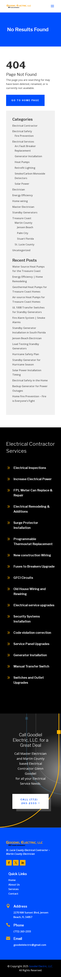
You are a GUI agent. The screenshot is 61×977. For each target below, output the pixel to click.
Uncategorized (21, 250)
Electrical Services (23, 141)
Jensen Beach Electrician (27, 338)
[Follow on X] (16, 863)
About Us (14, 884)
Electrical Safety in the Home (30, 380)
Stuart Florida (25, 238)
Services (13, 889)
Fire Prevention (24, 136)
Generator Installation (28, 156)
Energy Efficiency (22, 195)
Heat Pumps (22, 162)
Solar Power (22, 183)
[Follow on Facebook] (9, 863)
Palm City (22, 233)
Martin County (23, 222)
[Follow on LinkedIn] (22, 863)
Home (12, 880)
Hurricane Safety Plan (25, 354)
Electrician (18, 189)
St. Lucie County (24, 244)
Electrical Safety (22, 131)
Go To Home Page (25, 100)
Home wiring (20, 201)
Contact (13, 893)
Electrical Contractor (25, 125)
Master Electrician (23, 207)
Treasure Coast (21, 218)
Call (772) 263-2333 (37, 704)
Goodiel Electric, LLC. (40, 966)
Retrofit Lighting (25, 168)
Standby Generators (24, 212)
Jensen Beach (25, 227)
